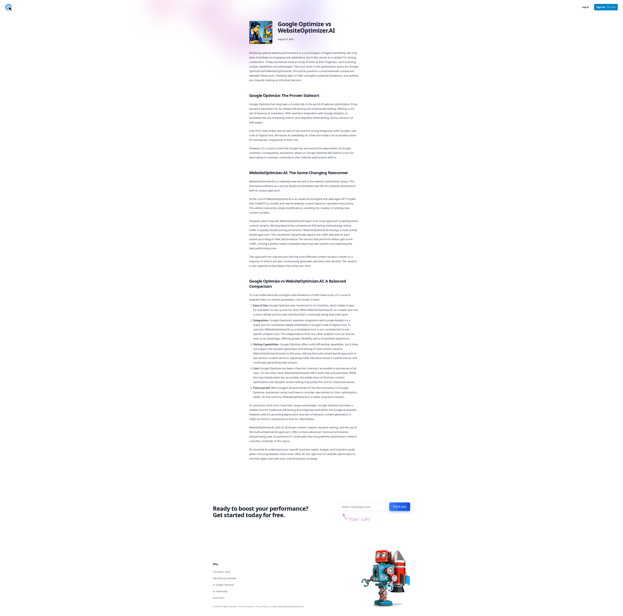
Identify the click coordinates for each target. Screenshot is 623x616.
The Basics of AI (221, 571)
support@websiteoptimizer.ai (291, 606)
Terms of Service (246, 606)
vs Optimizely (220, 591)
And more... (219, 597)
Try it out (399, 506)
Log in (585, 7)
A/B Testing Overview (224, 578)
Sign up (606, 7)
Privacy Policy (262, 606)
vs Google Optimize (223, 584)
